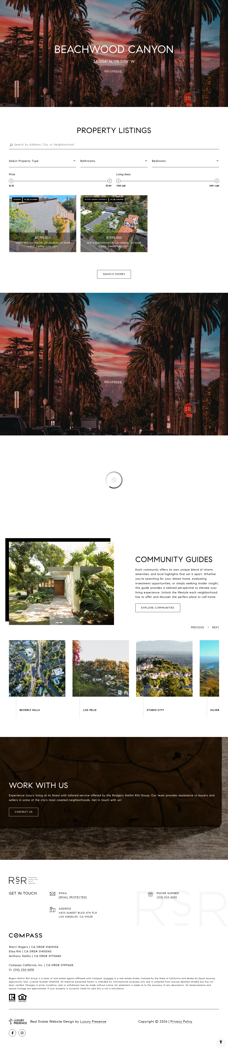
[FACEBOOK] (12, 1033)
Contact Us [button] (23, 811)
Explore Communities (157, 607)
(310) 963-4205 (167, 897)
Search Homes (114, 274)
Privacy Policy (181, 1022)
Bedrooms (159, 161)
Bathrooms (87, 161)
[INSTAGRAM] (22, 1033)
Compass (108, 978)
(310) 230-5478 (23, 969)
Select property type (24, 161)
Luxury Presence (93, 1022)
